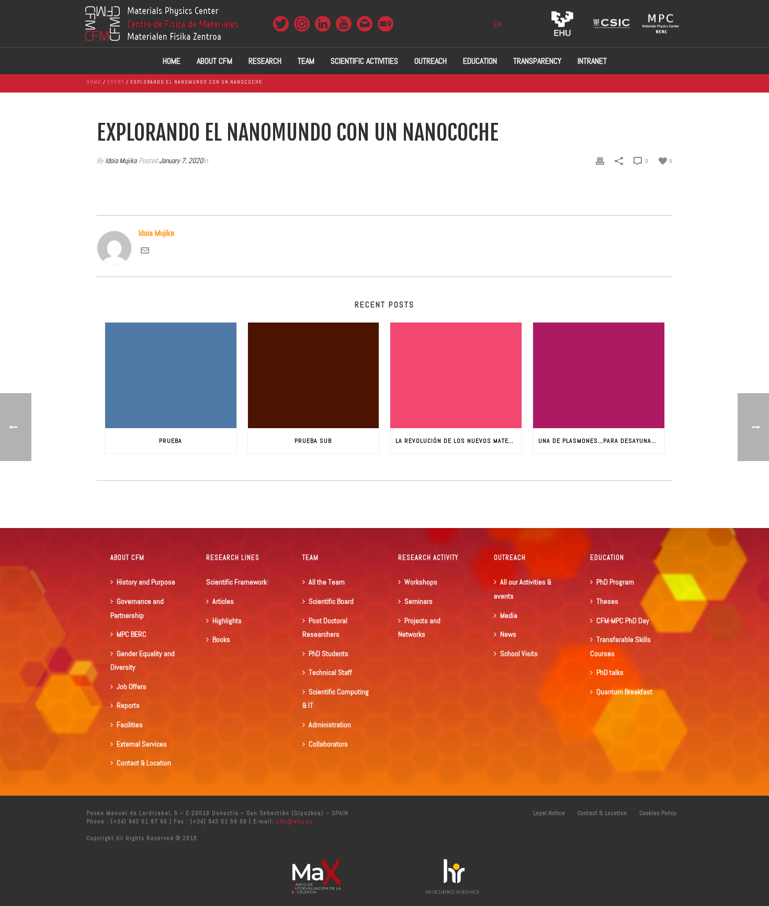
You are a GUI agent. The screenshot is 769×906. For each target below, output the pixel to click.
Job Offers (131, 686)
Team (306, 60)
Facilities (130, 724)
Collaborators (328, 744)
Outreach (430, 60)
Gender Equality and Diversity (142, 660)
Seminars (418, 601)
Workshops (420, 582)
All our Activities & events (522, 589)
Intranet (592, 60)
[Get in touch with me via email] (145, 251)
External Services (142, 744)
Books (221, 639)
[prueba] (170, 375)
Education (480, 60)
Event (116, 81)
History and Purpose (146, 582)
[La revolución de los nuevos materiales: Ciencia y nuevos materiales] (456, 375)
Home (171, 60)
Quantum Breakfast (624, 691)
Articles (223, 601)
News (508, 634)
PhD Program (615, 582)
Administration (330, 724)
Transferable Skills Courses (620, 646)
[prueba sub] (313, 375)
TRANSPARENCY (537, 60)
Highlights (227, 620)
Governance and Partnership (137, 608)
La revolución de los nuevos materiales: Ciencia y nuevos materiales (458, 441)
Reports (128, 705)
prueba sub (313, 441)
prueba (170, 441)
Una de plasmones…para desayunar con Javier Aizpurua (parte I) (601, 441)
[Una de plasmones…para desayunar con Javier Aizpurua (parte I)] (598, 375)
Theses (607, 601)
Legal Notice (549, 813)
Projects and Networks (419, 627)
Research (264, 60)
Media (508, 615)
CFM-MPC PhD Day (622, 620)
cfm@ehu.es (293, 821)
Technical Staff (330, 672)
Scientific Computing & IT (335, 698)
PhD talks (610, 672)
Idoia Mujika (121, 160)
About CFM (214, 60)
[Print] (600, 161)
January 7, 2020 (181, 160)
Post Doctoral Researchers (324, 627)
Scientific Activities (364, 60)
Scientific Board (331, 601)
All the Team (327, 582)
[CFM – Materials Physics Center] (162, 23)
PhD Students (328, 653)
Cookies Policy (657, 813)
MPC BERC (131, 634)
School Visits (519, 653)
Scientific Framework (236, 582)
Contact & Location (144, 762)
